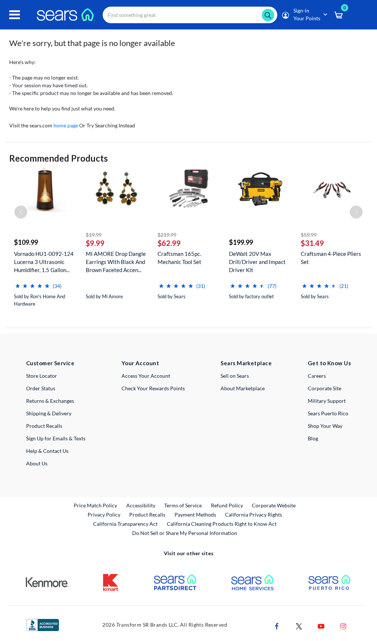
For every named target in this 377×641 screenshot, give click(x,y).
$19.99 (94, 235)
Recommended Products (58, 158)
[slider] (32, 283)
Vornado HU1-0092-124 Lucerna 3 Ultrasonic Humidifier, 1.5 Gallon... (44, 261)
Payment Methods (195, 514)
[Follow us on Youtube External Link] (321, 625)
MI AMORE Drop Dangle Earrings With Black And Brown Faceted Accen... (116, 261)
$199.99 (241, 242)
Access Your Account (145, 376)
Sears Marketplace (246, 363)
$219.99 (167, 235)
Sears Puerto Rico (328, 413)
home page (65, 125)
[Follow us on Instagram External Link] (343, 625)
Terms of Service (183, 505)
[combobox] (190, 15)
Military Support (327, 401)
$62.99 (169, 243)
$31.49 (312, 243)
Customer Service (50, 363)
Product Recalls (44, 426)
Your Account (140, 363)
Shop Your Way (325, 426)
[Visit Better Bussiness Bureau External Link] (43, 624)
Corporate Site (324, 388)
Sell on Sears (235, 376)
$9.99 (95, 243)
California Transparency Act (125, 524)
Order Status (40, 388)
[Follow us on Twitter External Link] (299, 625)
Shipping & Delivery (48, 413)
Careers (317, 376)
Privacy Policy (104, 514)
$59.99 (309, 235)
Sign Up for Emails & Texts (55, 438)
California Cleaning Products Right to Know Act (221, 524)
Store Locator (41, 376)
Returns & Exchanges (50, 401)
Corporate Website (274, 505)
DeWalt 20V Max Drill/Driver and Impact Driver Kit (257, 261)
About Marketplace (243, 388)
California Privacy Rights (253, 514)
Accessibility (140, 505)
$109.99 (26, 242)
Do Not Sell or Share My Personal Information (184, 533)
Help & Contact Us (47, 451)
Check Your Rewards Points (153, 388)
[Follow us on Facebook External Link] (276, 625)
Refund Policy (227, 505)
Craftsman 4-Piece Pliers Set (331, 257)
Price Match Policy (95, 505)
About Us (36, 463)
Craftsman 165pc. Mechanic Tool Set (179, 257)
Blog (313, 438)
